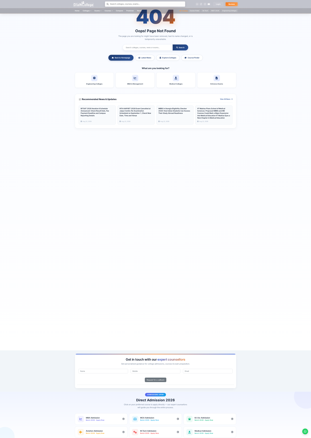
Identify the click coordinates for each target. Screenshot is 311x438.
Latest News (146, 58)
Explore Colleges (169, 58)
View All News (225, 99)
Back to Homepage (122, 58)
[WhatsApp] (197, 4)
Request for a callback (155, 380)
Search (181, 47)
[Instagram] (205, 4)
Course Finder (193, 58)
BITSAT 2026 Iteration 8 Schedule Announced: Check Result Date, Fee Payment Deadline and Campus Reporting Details (95, 112)
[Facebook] (201, 4)
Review (232, 4)
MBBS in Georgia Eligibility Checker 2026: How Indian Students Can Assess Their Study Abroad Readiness (174, 111)
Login (218, 4)
